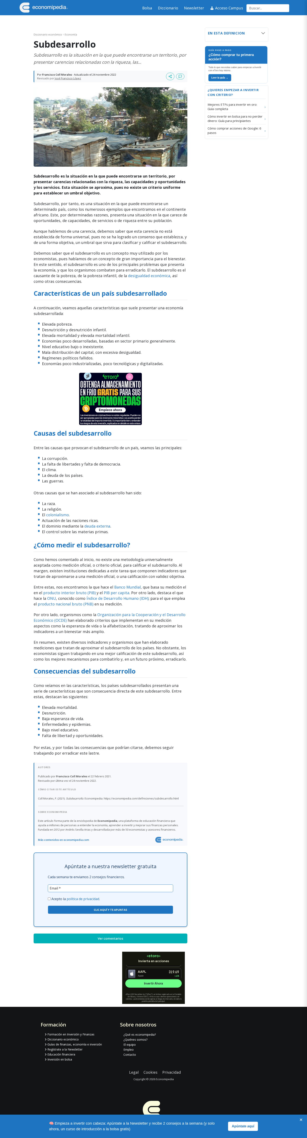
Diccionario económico (48, 34)
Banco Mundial (127, 587)
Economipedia (165, 1079)
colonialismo (57, 514)
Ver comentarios (110, 938)
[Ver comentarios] (180, 76)
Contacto (129, 1055)
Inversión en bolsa (59, 1059)
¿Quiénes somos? (135, 1040)
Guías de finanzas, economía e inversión (74, 1044)
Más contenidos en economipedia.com (63, 840)
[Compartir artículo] (170, 76)
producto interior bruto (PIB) (69, 592)
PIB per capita (116, 592)
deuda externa (97, 526)
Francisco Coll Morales (57, 74)
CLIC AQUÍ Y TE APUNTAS (110, 910)
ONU (51, 598)
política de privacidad (83, 899)
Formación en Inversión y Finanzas (70, 1034)
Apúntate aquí (243, 1126)
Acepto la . (75, 899)
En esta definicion (226, 33)
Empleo (128, 1050)
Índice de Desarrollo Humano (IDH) (117, 598)
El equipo (129, 1045)
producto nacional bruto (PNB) (65, 603)
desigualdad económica (149, 275)
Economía (71, 34)
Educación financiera (61, 1054)
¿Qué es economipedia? (139, 1035)
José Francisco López (68, 78)
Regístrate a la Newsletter (64, 1049)
